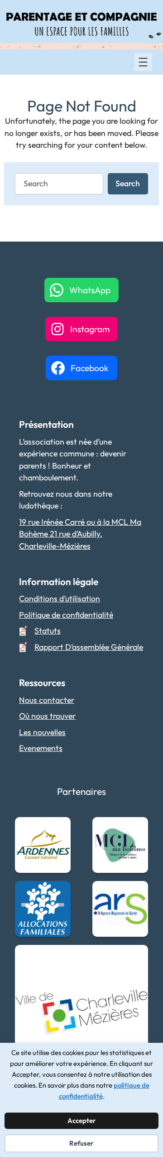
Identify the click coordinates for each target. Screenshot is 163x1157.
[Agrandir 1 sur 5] (58, 828)
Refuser (81, 1143)
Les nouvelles (42, 732)
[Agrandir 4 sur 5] (136, 892)
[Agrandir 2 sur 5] (136, 828)
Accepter (81, 1120)
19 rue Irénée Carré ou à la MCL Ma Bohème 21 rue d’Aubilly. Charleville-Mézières (80, 534)
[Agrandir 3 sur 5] (58, 892)
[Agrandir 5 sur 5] (136, 956)
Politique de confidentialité (66, 615)
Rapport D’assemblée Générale (88, 647)
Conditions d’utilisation (59, 598)
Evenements (40, 748)
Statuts (47, 630)
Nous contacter (46, 700)
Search (127, 183)
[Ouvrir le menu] (143, 62)
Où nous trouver (47, 716)
